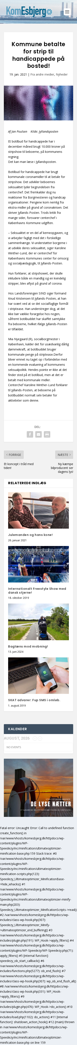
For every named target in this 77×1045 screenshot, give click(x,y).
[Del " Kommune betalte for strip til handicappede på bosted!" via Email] (38, 434)
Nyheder (62, 74)
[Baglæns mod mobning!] (38, 622)
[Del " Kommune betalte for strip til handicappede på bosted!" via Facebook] (30, 434)
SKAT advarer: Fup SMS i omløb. (34, 700)
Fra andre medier (42, 74)
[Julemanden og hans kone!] (38, 510)
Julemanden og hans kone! (30, 535)
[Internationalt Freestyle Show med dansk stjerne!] (38, 564)
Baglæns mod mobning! (28, 646)
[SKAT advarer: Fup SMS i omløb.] (38, 675)
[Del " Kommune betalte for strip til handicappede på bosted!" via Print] (47, 434)
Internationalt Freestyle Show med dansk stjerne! (37, 591)
